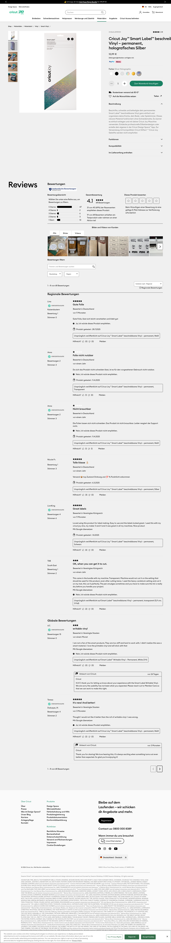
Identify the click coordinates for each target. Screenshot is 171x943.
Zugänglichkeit (158, 7)
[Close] (167, 936)
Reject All (131, 937)
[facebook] (99, 849)
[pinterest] (110, 849)
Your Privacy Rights (114, 937)
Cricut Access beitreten (129, 18)
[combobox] (85, 12)
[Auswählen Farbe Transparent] (122, 73)
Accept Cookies (148, 937)
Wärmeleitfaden (24, 7)
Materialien (18, 26)
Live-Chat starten (113, 841)
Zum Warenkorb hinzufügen (146, 83)
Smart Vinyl (45, 26)
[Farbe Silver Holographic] (139, 73)
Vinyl (36, 26)
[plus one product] (124, 83)
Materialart (28, 26)
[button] (144, 12)
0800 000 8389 (122, 828)
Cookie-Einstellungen (56, 845)
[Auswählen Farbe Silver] (128, 73)
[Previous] (24, 72)
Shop (10, 26)
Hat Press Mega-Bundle (88, 2)
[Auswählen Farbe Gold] (133, 73)
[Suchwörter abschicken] (102, 12)
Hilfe (149, 7)
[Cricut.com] (16, 12)
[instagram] (105, 849)
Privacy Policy (77, 940)
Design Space (12, 7)
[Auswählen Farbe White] (111, 73)
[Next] (96, 72)
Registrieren (106, 820)
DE (146, 7)
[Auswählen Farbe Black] (116, 73)
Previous (6, 2)
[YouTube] (115, 849)
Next (165, 2)
